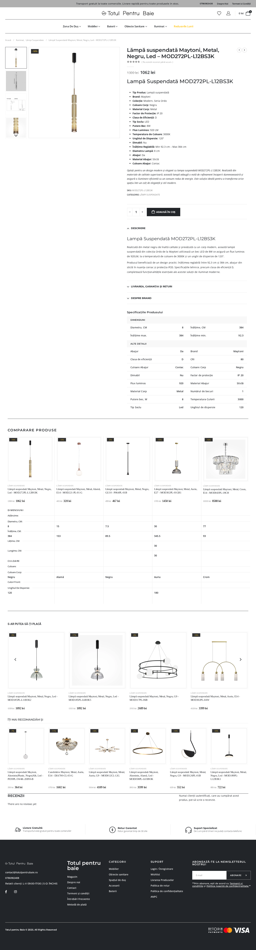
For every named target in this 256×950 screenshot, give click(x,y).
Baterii (111, 26)
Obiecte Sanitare (135, 26)
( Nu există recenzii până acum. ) (157, 62)
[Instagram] (15, 891)
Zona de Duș (70, 26)
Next (16, 135)
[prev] (239, 50)
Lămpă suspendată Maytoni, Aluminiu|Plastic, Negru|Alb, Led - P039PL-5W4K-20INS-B (25, 776)
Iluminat (159, 26)
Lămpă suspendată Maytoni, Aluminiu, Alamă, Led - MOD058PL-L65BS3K (143, 776)
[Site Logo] (128, 13)
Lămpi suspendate (150, 194)
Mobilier (93, 26)
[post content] (30, 459)
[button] (29, 92)
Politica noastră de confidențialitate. (228, 886)
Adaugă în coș (165, 212)
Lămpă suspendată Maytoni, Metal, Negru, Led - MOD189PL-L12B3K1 (229, 776)
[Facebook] (6, 891)
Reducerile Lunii (183, 26)
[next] (244, 50)
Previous (16, 49)
